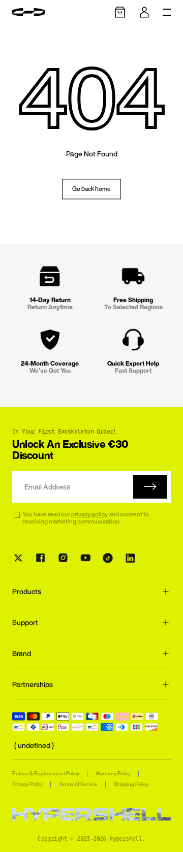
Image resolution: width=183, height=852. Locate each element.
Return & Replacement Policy (45, 773)
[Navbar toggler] (167, 12)
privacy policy (89, 514)
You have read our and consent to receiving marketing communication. (85, 518)
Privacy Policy (27, 784)
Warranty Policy (113, 773)
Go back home (91, 188)
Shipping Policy (131, 784)
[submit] (150, 487)
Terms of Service (78, 784)
